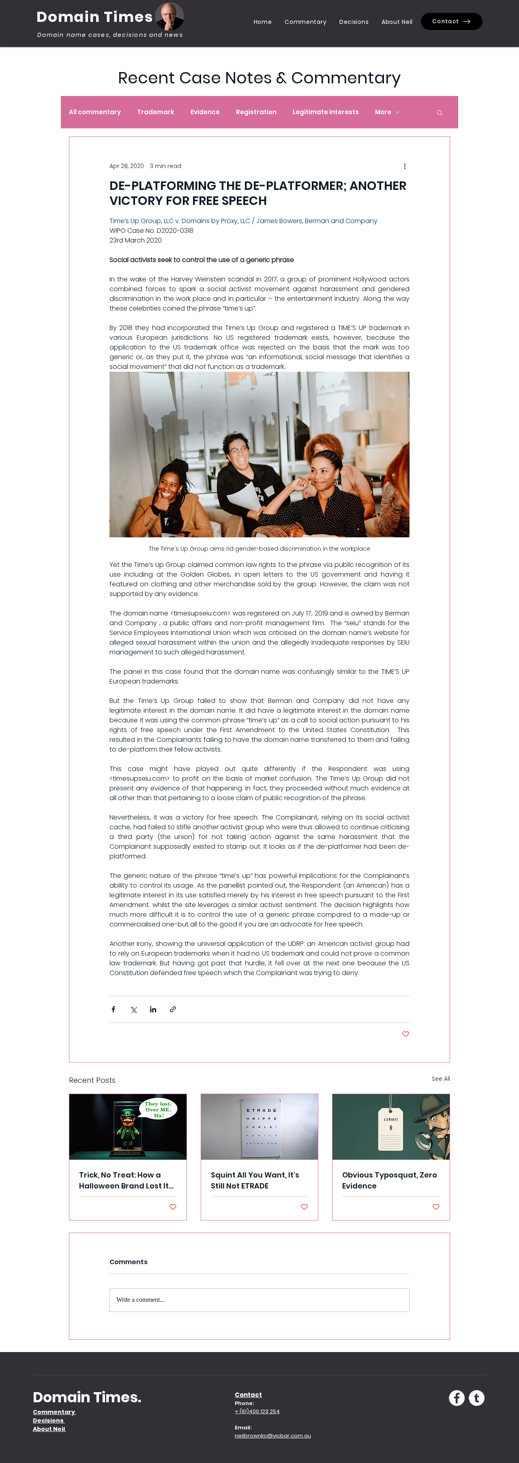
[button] (440, 112)
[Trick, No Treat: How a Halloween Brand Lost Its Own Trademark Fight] (128, 1127)
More (383, 112)
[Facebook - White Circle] (457, 1398)
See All (441, 1079)
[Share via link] (173, 1009)
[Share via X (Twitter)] (133, 1009)
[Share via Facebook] (113, 1009)
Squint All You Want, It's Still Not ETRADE (255, 1180)
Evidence (205, 112)
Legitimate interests (326, 112)
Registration (256, 112)
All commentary (95, 112)
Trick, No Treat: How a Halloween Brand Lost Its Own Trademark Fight (126, 1180)
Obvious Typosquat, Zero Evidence (389, 1180)
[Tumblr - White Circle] (477, 1398)
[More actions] (405, 166)
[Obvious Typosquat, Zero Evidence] (391, 1127)
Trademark (155, 112)
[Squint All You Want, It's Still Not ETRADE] (259, 1127)
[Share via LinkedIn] (153, 1009)
